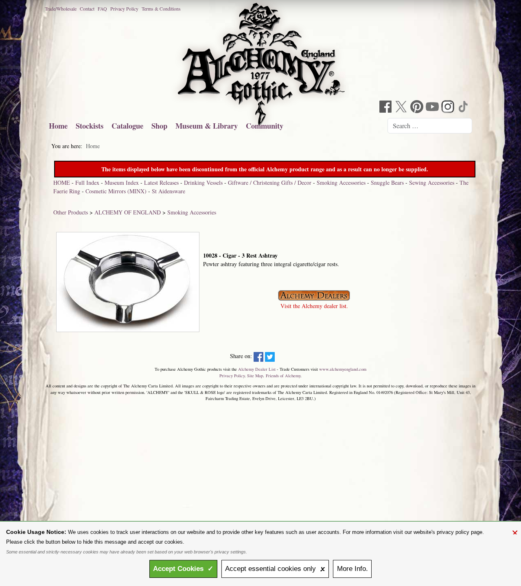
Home (58, 125)
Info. (352, 569)
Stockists (89, 125)
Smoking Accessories (341, 182)
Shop (159, 125)
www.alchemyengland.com (342, 369)
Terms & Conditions (161, 8)
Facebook (386, 108)
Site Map (255, 375)
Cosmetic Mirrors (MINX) (116, 191)
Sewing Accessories (431, 182)
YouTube (433, 108)
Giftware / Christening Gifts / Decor (269, 182)
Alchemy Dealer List (257, 369)
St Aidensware (168, 191)
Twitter (402, 108)
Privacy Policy (124, 8)
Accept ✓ (183, 569)
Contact (87, 8)
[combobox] (429, 125)
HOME (61, 182)
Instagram (448, 108)
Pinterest (417, 108)
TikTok (464, 108)
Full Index (87, 182)
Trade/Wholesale (61, 8)
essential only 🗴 (275, 569)
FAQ (102, 8)
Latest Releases (161, 182)
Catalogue (127, 125)
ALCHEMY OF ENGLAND (127, 212)
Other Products (70, 212)
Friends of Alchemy (283, 375)
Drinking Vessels (203, 182)
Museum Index (122, 182)
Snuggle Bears (387, 182)
